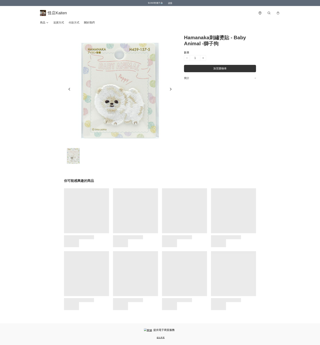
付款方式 (74, 22)
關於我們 (89, 22)
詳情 (170, 3)
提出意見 (161, 338)
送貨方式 (58, 22)
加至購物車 (220, 68)
